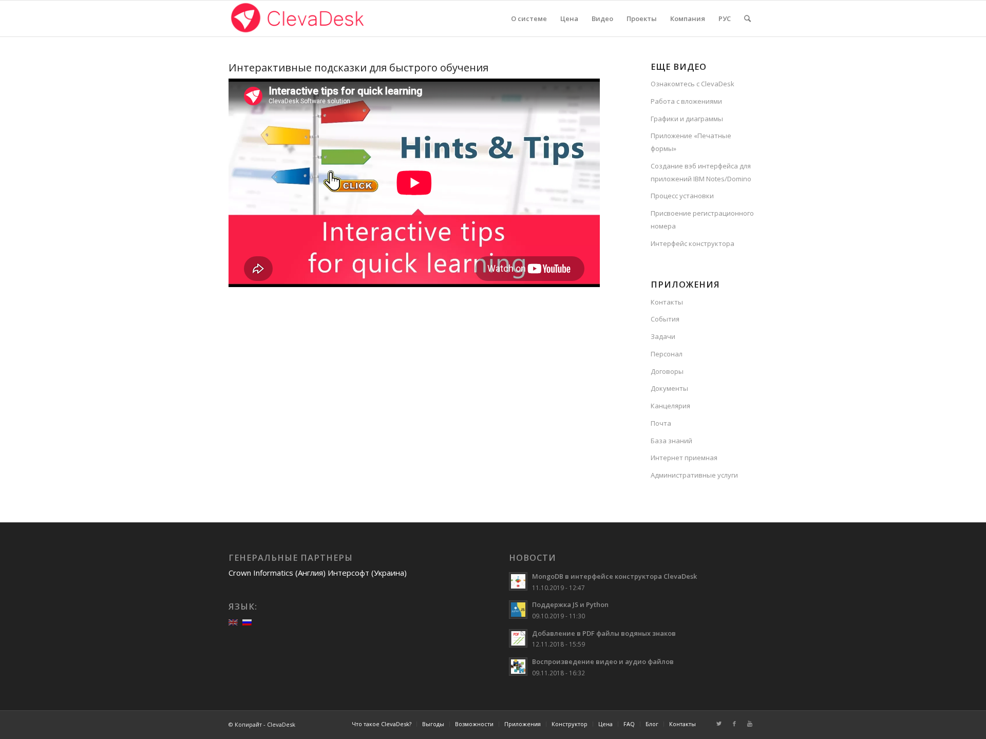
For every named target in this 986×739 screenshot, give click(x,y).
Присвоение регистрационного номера (702, 220)
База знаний (671, 440)
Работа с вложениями (686, 101)
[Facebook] (734, 723)
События (665, 319)
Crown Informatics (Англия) (277, 572)
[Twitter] (719, 723)
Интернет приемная (684, 457)
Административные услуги (694, 475)
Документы (669, 388)
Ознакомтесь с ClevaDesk (692, 83)
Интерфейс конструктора (692, 243)
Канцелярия (670, 405)
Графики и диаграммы (687, 118)
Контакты (667, 302)
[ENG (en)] (233, 621)
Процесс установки (682, 195)
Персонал (666, 353)
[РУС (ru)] (247, 621)
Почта (661, 423)
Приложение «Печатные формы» (691, 142)
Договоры (667, 371)
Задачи (663, 336)
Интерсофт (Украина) (367, 572)
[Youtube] (749, 723)
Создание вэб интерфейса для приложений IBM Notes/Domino (701, 172)
